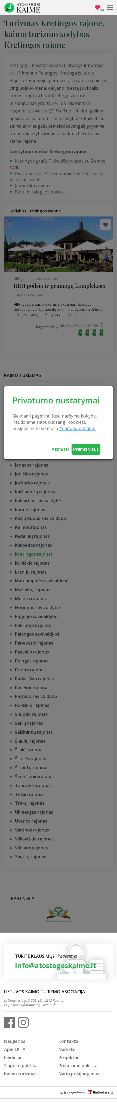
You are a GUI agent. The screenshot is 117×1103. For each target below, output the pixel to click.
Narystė (67, 1049)
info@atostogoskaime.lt (55, 965)
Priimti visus (86, 449)
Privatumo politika (78, 1066)
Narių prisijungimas (79, 1074)
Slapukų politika (21, 1066)
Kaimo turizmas (20, 1074)
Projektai (68, 1057)
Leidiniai (12, 1057)
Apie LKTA (15, 1049)
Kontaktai (69, 1041)
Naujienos (14, 1041)
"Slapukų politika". (77, 428)
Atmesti (60, 449)
